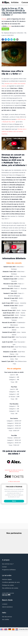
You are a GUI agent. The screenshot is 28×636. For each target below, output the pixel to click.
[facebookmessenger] (5, 39)
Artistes (15, 2)
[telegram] (11, 39)
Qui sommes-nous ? (8, 564)
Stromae (4, 19)
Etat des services (7, 616)
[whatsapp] (14, 39)
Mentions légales (7, 579)
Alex (9, 26)
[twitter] (8, 39)
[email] (17, 39)
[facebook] (3, 39)
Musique (5, 29)
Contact (4, 566)
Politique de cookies (8, 585)
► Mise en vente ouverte (14, 481)
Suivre (14, 501)
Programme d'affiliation (9, 569)
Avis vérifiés (5, 619)
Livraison (4, 604)
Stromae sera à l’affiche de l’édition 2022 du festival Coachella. (14, 131)
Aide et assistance (7, 607)
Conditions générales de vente (11, 582)
